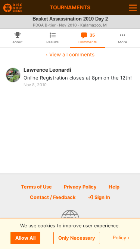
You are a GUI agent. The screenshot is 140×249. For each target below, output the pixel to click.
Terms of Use (36, 187)
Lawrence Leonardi (47, 70)
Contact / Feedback (52, 197)
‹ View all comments (70, 54)
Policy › (121, 238)
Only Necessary (76, 238)
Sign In (101, 197)
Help (114, 187)
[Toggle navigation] (133, 7)
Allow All (25, 238)
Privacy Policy (80, 187)
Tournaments (70, 7)
